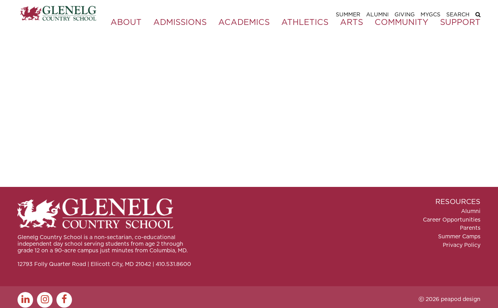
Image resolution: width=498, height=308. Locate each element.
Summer (348, 15)
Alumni (377, 15)
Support (460, 22)
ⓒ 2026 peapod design (449, 299)
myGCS (430, 15)
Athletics (304, 22)
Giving (405, 15)
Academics (244, 22)
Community (401, 22)
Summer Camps (459, 236)
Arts (351, 22)
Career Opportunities (451, 220)
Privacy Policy (461, 245)
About (126, 22)
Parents (470, 228)
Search (458, 15)
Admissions (180, 22)
